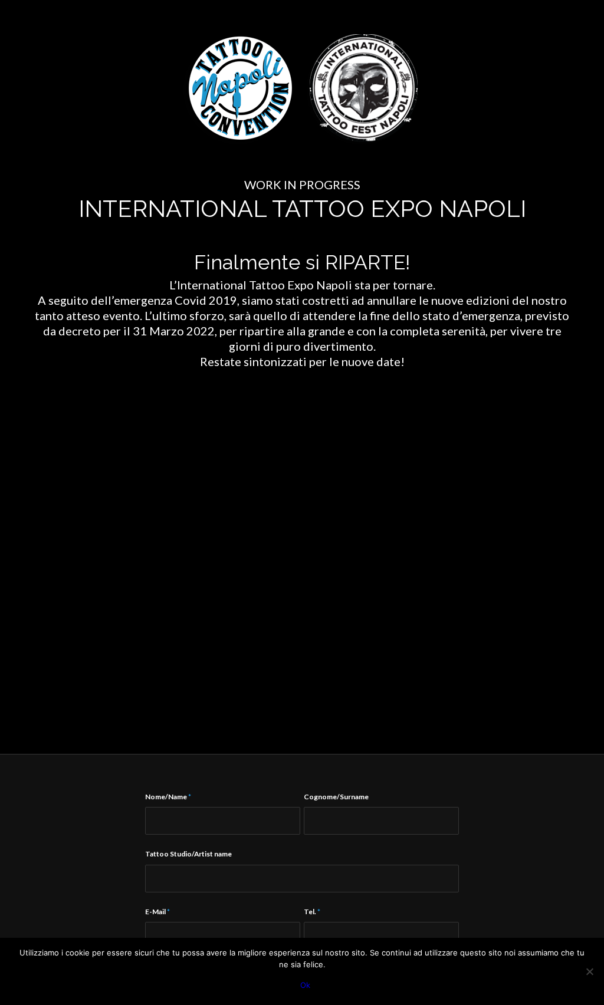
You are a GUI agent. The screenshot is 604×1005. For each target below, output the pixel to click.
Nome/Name (168, 796)
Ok (305, 985)
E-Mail (157, 911)
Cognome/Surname (336, 796)
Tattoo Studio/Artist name (188, 853)
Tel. (312, 911)
